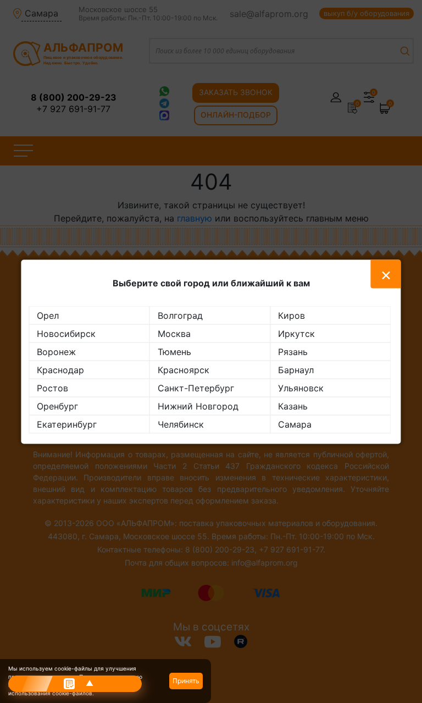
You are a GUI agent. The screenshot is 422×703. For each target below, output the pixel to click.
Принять (186, 681)
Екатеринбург (67, 423)
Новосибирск (66, 333)
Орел (48, 314)
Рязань (293, 351)
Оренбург (57, 405)
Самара (295, 423)
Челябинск (181, 423)
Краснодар (60, 369)
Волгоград (180, 314)
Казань (293, 405)
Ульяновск (301, 387)
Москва (174, 333)
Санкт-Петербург (196, 387)
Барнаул (296, 369)
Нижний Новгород (198, 405)
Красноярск (183, 369)
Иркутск (296, 333)
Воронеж (56, 351)
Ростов (52, 387)
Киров (291, 314)
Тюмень (174, 351)
